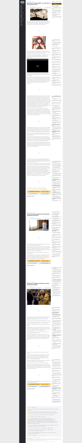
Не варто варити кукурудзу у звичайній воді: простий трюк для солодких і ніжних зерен (56, 78)
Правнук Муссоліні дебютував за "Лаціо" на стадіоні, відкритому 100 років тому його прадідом (56, 112)
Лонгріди (21, 22)
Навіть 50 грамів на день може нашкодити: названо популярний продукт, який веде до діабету (56, 223)
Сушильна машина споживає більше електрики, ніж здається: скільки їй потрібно (56, 333)
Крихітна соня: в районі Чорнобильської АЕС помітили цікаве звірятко (56, 338)
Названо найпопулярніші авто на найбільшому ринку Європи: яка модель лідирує (56, 360)
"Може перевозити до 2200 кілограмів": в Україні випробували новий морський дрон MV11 (56, 71)
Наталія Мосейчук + (34, 407)
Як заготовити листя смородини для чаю (52, 421)
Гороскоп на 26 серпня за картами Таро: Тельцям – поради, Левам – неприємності (56, 134)
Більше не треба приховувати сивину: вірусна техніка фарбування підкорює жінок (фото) (56, 171)
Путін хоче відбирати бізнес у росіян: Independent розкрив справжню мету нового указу (56, 129)
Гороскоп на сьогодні (43, 416)
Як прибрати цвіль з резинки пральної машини (42, 421)
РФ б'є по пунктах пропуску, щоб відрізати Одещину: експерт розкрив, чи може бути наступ (56, 242)
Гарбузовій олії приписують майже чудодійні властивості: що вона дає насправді (56, 109)
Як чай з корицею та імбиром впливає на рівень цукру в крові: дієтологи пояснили (56, 139)
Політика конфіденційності (38, 441)
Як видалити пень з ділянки (40, 420)
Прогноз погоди (30, 414)
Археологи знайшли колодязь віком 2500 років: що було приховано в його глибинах (56, 48)
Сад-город (29, 432)
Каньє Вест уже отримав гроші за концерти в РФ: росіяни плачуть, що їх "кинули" (56, 278)
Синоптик (38, 414)
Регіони (21, 10)
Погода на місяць (34, 414)
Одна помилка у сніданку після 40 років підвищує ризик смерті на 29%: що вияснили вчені (56, 57)
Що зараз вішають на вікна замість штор (32, 421)
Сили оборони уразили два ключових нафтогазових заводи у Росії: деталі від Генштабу (56, 335)
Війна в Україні (29, 407)
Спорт (21, 11)
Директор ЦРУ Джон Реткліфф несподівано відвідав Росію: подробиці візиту (56, 131)
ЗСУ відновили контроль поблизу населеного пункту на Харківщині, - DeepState (56, 125)
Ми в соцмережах (52, 441)
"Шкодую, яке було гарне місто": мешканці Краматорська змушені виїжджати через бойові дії (56, 44)
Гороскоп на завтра (33, 416)
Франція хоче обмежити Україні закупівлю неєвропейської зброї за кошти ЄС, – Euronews (56, 83)
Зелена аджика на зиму (50, 429)
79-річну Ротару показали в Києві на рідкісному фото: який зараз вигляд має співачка (56, 391)
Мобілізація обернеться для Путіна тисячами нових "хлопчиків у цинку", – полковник (56, 65)
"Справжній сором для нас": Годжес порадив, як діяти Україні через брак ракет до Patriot (56, 8)
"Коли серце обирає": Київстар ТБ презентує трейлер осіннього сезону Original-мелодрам (56, 118)
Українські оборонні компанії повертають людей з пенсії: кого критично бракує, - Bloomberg (56, 393)
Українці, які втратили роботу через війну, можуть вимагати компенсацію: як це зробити (56, 225)
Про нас (43, 441)
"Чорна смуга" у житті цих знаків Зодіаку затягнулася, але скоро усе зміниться (56, 348)
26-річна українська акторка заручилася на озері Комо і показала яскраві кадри (56, 256)
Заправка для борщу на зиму (44, 429)
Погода (21, 18)
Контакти (21, 25)
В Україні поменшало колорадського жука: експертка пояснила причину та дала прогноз (56, 368)
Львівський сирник (32, 429)
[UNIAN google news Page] (41, 435)
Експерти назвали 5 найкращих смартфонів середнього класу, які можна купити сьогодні (56, 190)
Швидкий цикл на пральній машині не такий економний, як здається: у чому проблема (56, 383)
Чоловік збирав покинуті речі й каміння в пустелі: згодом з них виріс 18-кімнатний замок (56, 249)
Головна (21, 5)
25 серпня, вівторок (55, 46)
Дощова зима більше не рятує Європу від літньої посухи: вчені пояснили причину (56, 397)
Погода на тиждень (52, 414)
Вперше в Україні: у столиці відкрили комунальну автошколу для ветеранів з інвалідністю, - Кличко (56, 247)
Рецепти (29, 429)
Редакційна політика (47, 441)
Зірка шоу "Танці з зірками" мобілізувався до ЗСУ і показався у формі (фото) (56, 377)
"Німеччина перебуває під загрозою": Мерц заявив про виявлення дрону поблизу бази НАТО (56, 290)
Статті (21, 20)
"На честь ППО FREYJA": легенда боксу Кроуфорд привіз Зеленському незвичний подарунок (56, 15)
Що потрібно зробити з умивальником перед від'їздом (34, 423)
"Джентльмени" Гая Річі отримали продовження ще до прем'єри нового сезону (56, 325)
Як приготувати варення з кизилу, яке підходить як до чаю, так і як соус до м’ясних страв (56, 116)
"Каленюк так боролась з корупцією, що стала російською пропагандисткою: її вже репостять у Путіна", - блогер (56, 321)
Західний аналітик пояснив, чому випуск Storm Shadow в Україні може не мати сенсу (56, 67)
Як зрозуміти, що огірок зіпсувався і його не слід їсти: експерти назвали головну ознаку (56, 101)
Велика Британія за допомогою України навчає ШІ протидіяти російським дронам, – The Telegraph (56, 221)
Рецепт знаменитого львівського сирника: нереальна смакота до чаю (35, 430)
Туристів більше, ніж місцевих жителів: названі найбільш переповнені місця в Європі (56, 245)
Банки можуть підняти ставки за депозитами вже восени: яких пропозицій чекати (56, 319)
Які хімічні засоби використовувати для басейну (46, 418)
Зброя (21, 14)
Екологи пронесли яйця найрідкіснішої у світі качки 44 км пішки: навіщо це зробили (56, 285)
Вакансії (21, 24)
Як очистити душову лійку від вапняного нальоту (33, 419)
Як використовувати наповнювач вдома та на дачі (51, 422)
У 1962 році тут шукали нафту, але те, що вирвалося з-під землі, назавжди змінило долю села (56, 122)
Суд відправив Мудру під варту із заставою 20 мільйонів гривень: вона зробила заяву (56, 388)
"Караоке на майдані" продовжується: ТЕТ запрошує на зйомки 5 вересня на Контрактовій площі (56, 216)
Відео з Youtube (22, 19)
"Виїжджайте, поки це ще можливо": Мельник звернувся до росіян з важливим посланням (56, 375)
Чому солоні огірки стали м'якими (42, 419)
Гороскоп (29, 416)
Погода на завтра (44, 414)
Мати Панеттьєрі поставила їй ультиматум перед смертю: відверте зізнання (56, 308)
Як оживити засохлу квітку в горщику (32, 422)
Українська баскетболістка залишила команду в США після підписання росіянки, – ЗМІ (56, 75)
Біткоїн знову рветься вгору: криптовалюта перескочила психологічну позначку (56, 371)
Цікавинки (21, 17)
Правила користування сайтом (30, 441)
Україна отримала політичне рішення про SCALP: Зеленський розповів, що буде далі (56, 252)
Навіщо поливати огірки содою (45, 432)
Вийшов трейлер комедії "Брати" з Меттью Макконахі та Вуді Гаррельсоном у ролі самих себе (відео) (56, 162)
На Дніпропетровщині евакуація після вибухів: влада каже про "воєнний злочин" (56, 62)
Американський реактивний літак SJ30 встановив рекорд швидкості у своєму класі (56, 310)
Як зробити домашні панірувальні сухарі (32, 420)
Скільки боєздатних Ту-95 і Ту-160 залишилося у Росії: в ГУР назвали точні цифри (56, 198)
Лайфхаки (29, 418)
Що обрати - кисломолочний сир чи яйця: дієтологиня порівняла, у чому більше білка (56, 17)
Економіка (21, 8)
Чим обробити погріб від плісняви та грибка (35, 418)
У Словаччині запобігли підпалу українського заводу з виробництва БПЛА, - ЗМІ (56, 60)
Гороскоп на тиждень (37, 416)
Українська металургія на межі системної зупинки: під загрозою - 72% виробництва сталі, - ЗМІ (56, 228)
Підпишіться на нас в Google (36, 7)
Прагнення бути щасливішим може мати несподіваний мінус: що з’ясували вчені (56, 366)
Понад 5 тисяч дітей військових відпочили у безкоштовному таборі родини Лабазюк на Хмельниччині (56, 192)
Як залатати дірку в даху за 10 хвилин (51, 419)
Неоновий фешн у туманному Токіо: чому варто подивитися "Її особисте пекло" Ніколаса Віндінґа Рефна (56, 344)
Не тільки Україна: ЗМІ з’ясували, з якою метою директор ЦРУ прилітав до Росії (56, 96)
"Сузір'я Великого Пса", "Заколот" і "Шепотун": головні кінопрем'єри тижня (56, 230)
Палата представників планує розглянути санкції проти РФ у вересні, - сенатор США (56, 40)
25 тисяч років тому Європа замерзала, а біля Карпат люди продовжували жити (55, 386)
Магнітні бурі (48, 414)
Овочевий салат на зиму (37, 429)
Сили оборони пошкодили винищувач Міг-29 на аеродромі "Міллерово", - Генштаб (55, 313)
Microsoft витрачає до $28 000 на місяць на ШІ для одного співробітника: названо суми (56, 235)
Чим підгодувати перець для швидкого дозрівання (33, 433)
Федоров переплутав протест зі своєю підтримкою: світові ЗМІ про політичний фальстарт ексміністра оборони (56, 136)
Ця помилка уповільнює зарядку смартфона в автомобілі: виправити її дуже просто (56, 175)
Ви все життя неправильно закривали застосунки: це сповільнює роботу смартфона (56, 80)
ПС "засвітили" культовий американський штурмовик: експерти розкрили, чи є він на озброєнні (56, 214)
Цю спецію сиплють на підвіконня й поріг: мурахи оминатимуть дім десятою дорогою (56, 103)
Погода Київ (40, 414)
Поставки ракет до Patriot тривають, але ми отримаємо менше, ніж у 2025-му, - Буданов (56, 55)
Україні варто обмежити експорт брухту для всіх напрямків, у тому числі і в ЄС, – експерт (56, 273)
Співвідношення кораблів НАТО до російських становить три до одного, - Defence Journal (56, 51)
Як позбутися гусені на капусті (52, 432)
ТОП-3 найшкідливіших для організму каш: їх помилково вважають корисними (56, 240)
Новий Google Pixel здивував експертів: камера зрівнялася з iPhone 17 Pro (56, 296)
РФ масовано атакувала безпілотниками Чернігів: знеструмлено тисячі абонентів (56, 180)
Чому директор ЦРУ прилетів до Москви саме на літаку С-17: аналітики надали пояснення (56, 12)
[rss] (45, 435)
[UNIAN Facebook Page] (37, 435)
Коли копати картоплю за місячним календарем (36, 432)
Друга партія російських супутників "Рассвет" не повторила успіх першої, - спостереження (56, 187)
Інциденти (21, 15)
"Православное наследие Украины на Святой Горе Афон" (34, 189)
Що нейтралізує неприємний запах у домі (41, 422)
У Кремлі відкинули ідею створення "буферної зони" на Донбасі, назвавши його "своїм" (56, 237)
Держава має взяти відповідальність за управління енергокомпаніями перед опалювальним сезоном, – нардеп (56, 402)
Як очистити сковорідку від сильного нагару (48, 420)
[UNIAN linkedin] (39, 435)
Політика (21, 7)
